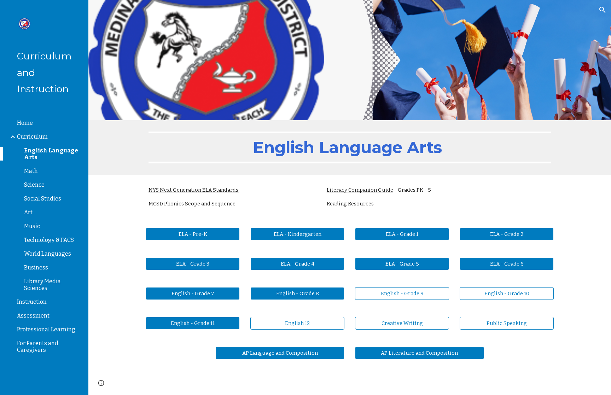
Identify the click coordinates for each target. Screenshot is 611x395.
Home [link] (25, 123)
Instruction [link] (32, 301)
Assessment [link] (33, 315)
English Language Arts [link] (51, 154)
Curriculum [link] (32, 136)
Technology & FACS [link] (49, 240)
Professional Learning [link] (46, 329)
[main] (350, 147)
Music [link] (32, 226)
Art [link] (28, 212)
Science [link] (34, 184)
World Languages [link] (47, 253)
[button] (602, 9)
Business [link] (36, 267)
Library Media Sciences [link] (42, 284)
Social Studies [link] (42, 198)
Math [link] (31, 171)
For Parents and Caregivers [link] (37, 346)
